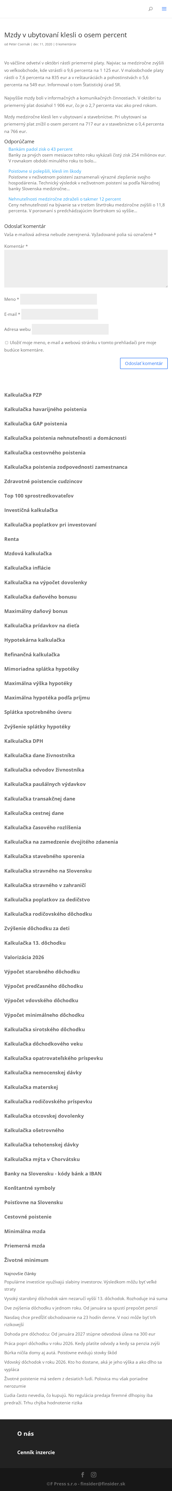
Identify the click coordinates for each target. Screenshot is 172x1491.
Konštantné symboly (29, 1187)
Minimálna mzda (24, 1231)
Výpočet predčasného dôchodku (43, 985)
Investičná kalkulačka (31, 510)
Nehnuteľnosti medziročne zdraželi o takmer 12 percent (65, 199)
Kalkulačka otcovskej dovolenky (44, 1115)
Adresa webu (17, 329)
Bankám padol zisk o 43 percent (41, 149)
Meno (11, 299)
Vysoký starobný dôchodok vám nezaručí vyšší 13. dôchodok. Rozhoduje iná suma (86, 1298)
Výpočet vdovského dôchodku (41, 1000)
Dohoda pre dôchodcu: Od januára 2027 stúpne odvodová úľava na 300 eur (79, 1334)
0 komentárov (66, 44)
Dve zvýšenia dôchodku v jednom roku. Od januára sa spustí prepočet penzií (80, 1308)
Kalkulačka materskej (31, 1087)
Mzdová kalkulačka (28, 553)
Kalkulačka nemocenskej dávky (43, 1072)
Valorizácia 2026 (24, 957)
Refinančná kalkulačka (32, 654)
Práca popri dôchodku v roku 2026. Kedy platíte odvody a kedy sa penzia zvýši (82, 1343)
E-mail (12, 314)
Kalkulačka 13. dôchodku (35, 942)
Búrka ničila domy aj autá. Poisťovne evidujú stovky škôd (60, 1353)
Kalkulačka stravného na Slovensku (48, 870)
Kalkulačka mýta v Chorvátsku (42, 1159)
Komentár (16, 246)
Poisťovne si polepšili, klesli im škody (45, 171)
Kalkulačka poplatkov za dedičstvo (47, 899)
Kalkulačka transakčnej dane (39, 798)
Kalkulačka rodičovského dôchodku (48, 913)
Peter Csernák (19, 44)
